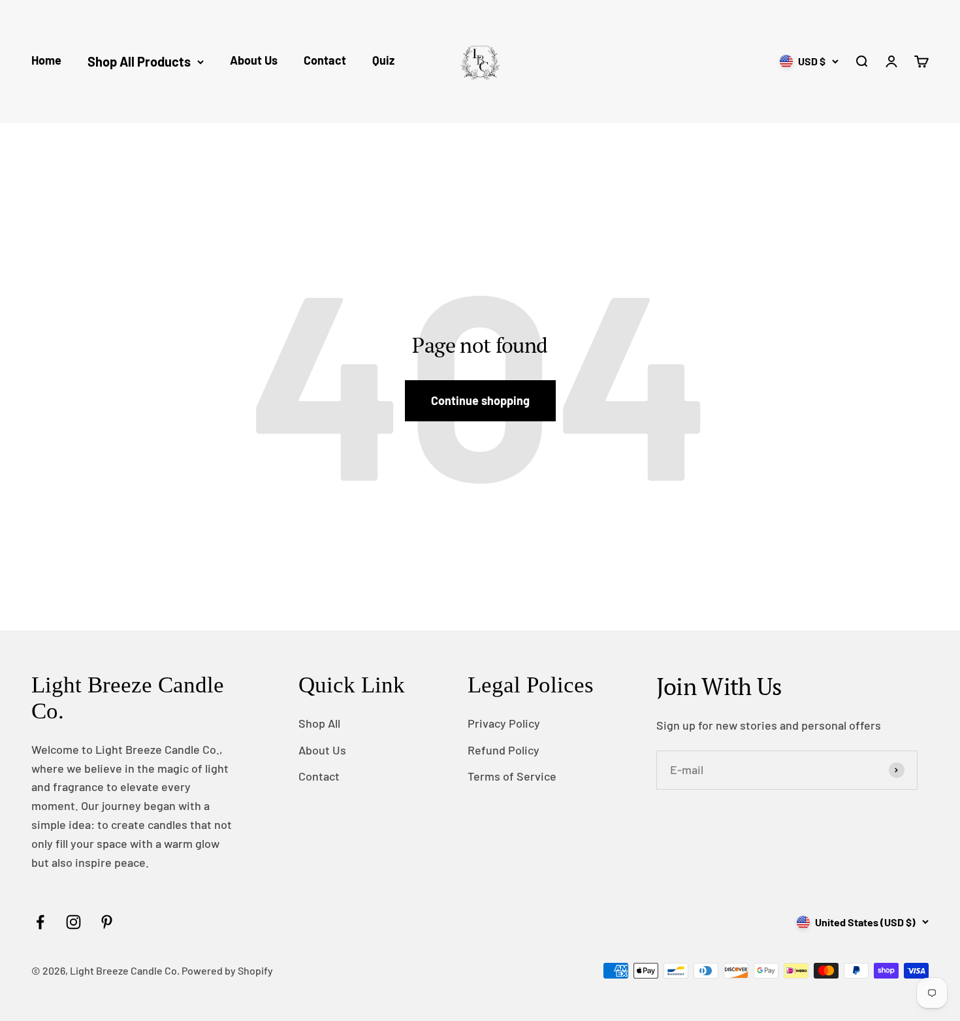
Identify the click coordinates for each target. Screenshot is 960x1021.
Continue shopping (480, 400)
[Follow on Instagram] (73, 922)
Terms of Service (512, 776)
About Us (254, 60)
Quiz (383, 60)
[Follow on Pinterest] (107, 922)
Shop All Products (139, 61)
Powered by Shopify (227, 970)
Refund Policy (503, 750)
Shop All (319, 723)
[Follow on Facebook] (40, 922)
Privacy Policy (504, 723)
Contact (325, 60)
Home (46, 60)
